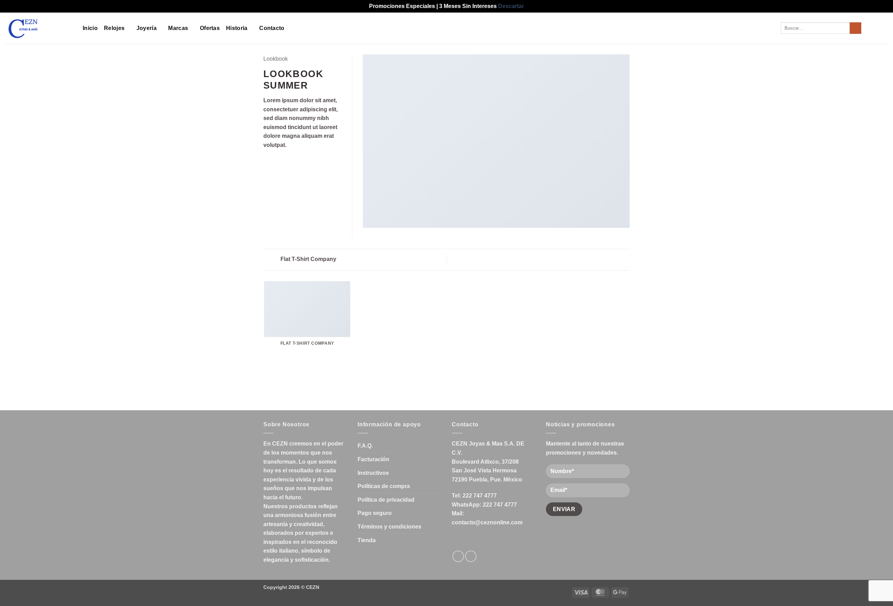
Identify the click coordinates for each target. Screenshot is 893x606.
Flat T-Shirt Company (307, 259)
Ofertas (210, 28)
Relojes (114, 28)
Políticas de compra (384, 486)
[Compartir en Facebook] (267, 161)
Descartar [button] (511, 6)
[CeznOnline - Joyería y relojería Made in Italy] (38, 28)
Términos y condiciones (389, 527)
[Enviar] (855, 28)
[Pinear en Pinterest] (293, 161)
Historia (237, 28)
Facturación (373, 459)
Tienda (367, 540)
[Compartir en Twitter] (276, 161)
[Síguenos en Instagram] (470, 556)
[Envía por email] (284, 161)
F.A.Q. (365, 446)
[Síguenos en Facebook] (458, 556)
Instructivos (373, 473)
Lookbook (275, 59)
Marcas (178, 28)
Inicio (90, 28)
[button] (871, 28)
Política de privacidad (386, 500)
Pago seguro (375, 513)
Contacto (272, 28)
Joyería (146, 28)
